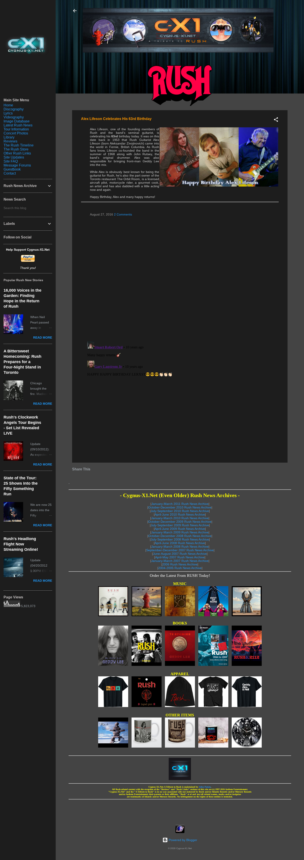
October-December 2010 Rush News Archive (179, 507)
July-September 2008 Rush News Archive (180, 539)
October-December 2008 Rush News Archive (179, 536)
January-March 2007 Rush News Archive (180, 561)
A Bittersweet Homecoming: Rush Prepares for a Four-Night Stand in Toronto (22, 362)
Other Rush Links (17, 153)
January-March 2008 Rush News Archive (180, 546)
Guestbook (12, 169)
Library (9, 137)
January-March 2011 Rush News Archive (180, 504)
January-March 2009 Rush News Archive (180, 532)
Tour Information (16, 129)
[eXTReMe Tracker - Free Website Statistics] (179, 832)
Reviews (10, 141)
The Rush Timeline (19, 145)
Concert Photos (16, 133)
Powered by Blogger (182, 840)
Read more (42, 337)
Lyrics (8, 113)
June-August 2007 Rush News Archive (180, 553)
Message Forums (17, 165)
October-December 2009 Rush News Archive (179, 521)
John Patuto (205, 787)
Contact (10, 173)
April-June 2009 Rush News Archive (180, 529)
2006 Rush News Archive (179, 564)
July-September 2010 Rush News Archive (180, 511)
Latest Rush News (18, 125)
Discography (14, 109)
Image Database (17, 121)
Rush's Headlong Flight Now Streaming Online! (21, 544)
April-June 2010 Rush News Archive (180, 514)
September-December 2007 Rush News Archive (180, 550)
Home (8, 105)
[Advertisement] (180, 811)
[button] (276, 120)
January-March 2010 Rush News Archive (180, 518)
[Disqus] (179, 277)
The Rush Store (16, 149)
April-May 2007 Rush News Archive (180, 557)
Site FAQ (11, 161)
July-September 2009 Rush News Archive (180, 525)
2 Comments (123, 214)
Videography (14, 117)
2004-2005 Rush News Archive (180, 568)
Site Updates (14, 157)
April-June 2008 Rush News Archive (180, 543)
